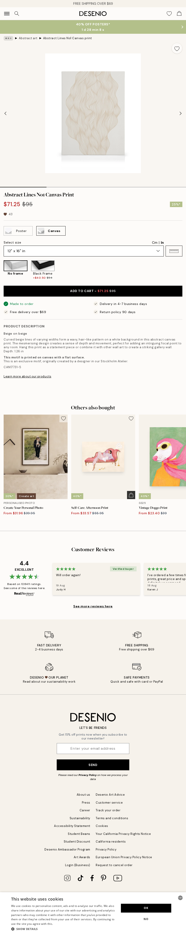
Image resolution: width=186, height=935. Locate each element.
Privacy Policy (87, 775)
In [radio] (162, 242)
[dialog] (93, 913)
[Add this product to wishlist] (176, 48)
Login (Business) (77, 865)
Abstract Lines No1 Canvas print (67, 38)
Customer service (109, 803)
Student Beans (79, 834)
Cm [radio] (154, 242)
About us (83, 795)
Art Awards (82, 857)
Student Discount (77, 841)
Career (85, 810)
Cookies (102, 826)
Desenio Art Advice (110, 795)
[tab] (23, 185)
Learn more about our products (27, 376)
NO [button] (146, 919)
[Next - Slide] (180, 113)
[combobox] (180, 898)
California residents (111, 841)
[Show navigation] (7, 13)
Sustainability (80, 818)
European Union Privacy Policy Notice (124, 857)
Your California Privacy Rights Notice (123, 834)
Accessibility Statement (72, 826)
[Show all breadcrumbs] (8, 38)
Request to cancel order (114, 865)
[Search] (17, 13)
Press (86, 803)
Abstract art (28, 38)
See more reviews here (93, 606)
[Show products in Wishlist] (169, 13)
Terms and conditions (112, 818)
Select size (12, 242)
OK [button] (146, 908)
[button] (174, 251)
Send (92, 765)
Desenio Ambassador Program (67, 849)
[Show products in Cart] (179, 13)
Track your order (108, 810)
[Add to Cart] (131, 495)
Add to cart (93, 291)
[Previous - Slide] (5, 113)
